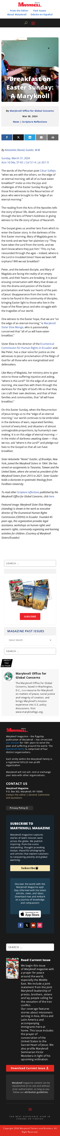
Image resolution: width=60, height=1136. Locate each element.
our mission (12, 742)
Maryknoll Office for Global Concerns (32, 110)
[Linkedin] (29, 137)
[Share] (6, 137)
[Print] (52, 137)
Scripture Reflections (34, 121)
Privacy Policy (17, 808)
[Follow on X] (26, 925)
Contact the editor (16, 794)
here (51, 496)
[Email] (41, 137)
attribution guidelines (36, 1092)
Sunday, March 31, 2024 (15, 158)
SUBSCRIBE (30, 616)
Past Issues (39, 10)
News (16, 121)
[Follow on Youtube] (33, 925)
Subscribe (28, 868)
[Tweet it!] (18, 137)
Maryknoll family (15, 748)
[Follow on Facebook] (20, 925)
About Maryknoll (17, 14)
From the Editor (19, 10)
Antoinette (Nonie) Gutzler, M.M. (22, 150)
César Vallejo (48, 170)
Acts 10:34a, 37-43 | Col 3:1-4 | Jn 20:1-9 (25, 162)
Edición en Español (41, 14)
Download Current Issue (28, 1068)
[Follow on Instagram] (39, 925)
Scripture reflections (28, 492)
